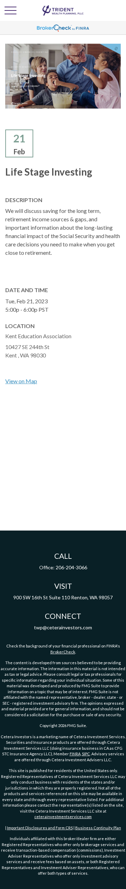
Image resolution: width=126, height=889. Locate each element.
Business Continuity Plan (98, 827)
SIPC (86, 753)
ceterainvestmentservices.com (63, 816)
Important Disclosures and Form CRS (40, 827)
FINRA (75, 753)
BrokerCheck (62, 652)
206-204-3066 (71, 567)
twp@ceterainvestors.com (63, 627)
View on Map (21, 381)
